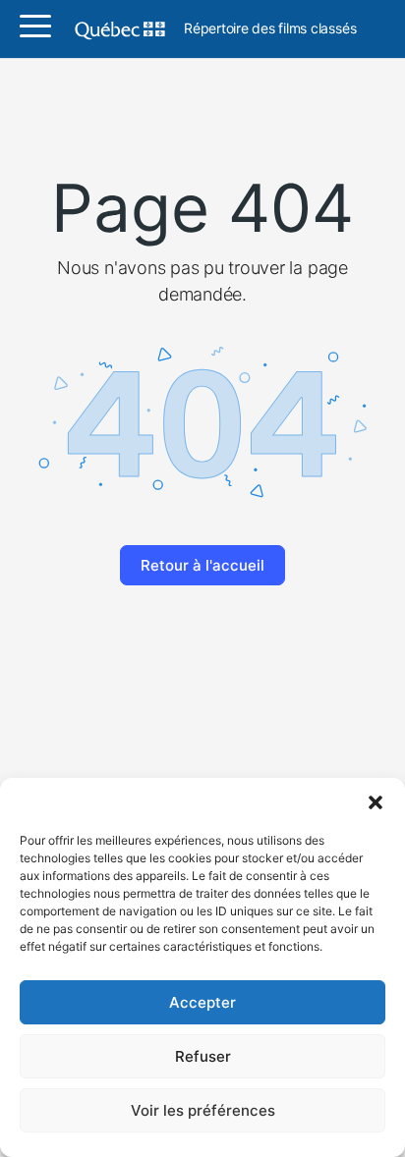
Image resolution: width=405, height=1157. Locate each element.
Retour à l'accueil (202, 565)
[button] (375, 802)
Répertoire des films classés (270, 29)
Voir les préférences (203, 1110)
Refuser (203, 1056)
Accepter (202, 1002)
